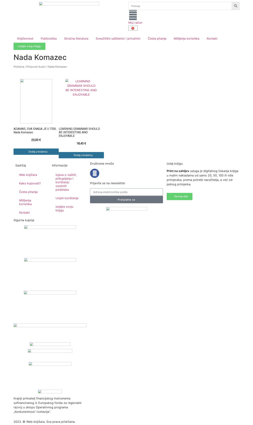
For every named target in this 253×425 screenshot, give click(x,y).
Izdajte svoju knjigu (64, 208)
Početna (19, 66)
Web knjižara (28, 175)
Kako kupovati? (30, 183)
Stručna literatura (76, 38)
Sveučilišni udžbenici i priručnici (118, 38)
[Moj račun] (133, 14)
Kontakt (212, 38)
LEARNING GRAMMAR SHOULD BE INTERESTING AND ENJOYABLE (79, 132)
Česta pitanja (157, 38)
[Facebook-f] (94, 173)
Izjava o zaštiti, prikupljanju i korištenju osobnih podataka (66, 182)
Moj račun (135, 22)
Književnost (25, 38)
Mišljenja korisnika (186, 38)
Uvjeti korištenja (67, 198)
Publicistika (49, 38)
